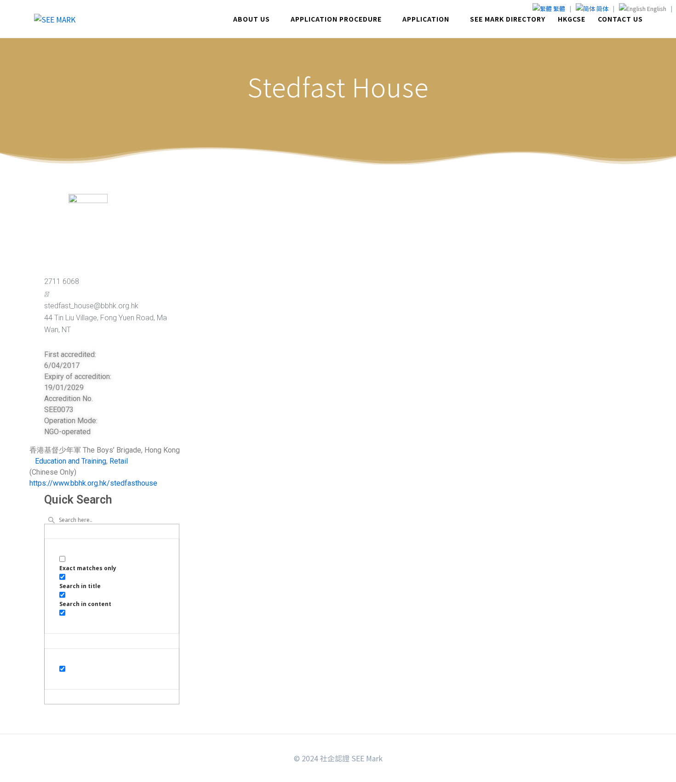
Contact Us (620, 18)
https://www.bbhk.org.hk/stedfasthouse (93, 483)
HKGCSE (571, 18)
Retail (118, 461)
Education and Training (70, 461)
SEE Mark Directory (507, 18)
